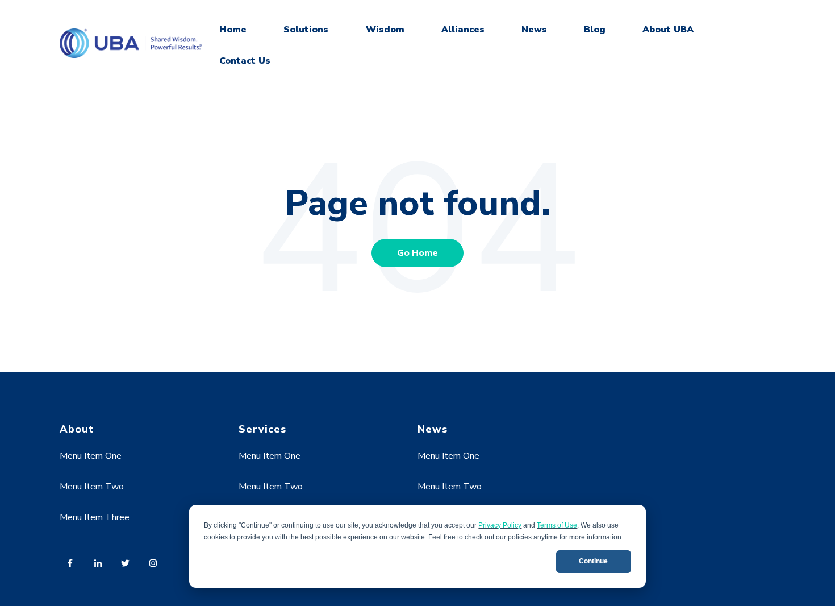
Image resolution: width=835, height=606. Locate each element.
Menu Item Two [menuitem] (92, 486)
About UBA (668, 29)
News (534, 29)
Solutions (305, 29)
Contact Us (244, 61)
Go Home (417, 253)
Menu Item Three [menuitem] (95, 517)
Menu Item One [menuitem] (91, 456)
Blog (595, 29)
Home (233, 29)
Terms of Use (557, 525)
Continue (593, 561)
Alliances (463, 29)
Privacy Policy (499, 525)
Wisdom (385, 29)
